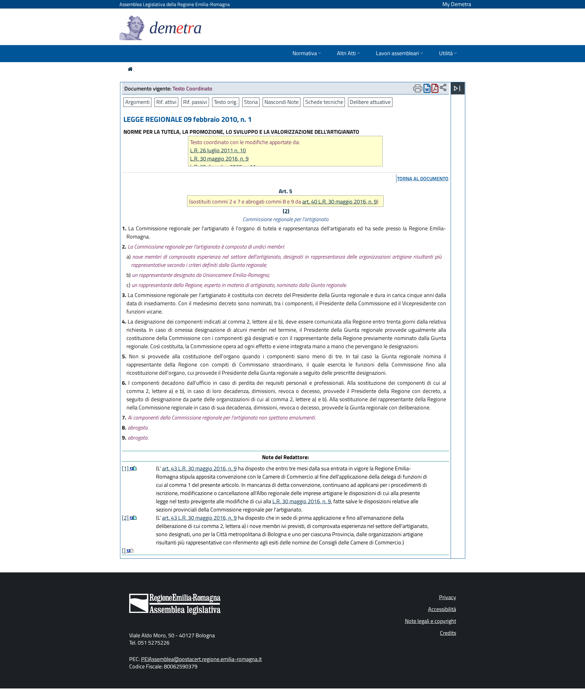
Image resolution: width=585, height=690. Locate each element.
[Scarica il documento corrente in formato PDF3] (434, 90)
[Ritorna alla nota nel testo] (131, 468)
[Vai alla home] (130, 69)
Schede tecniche (324, 102)
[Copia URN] (443, 88)
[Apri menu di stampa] (417, 88)
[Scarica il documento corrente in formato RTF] (427, 90)
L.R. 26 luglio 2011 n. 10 (218, 150)
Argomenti (137, 102)
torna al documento (422, 178)
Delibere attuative (370, 102)
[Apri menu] (457, 88)
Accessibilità (442, 609)
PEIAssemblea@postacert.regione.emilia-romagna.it (201, 659)
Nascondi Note (281, 102)
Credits (448, 633)
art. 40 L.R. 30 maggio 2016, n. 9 (339, 201)
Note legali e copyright (430, 621)
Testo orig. (225, 102)
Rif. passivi (195, 102)
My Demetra (456, 4)
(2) (286, 211)
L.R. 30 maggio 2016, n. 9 (219, 158)
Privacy (447, 597)
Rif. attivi (166, 102)
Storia (251, 102)
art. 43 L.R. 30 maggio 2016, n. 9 (199, 468)
